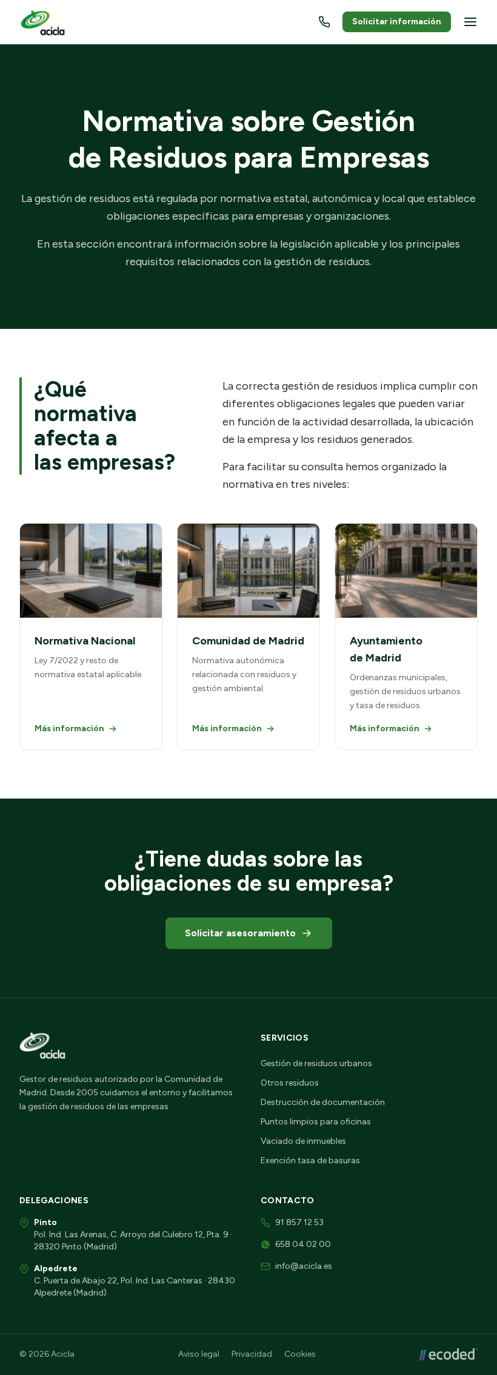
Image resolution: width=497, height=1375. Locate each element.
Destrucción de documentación (323, 1102)
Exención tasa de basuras (310, 1160)
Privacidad (252, 1354)
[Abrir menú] (470, 22)
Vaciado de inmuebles (303, 1141)
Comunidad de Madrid (248, 640)
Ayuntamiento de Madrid (386, 649)
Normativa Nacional (85, 640)
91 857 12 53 (299, 1222)
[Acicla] (44, 21)
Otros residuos (290, 1083)
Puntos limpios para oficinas (316, 1122)
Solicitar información (396, 21)
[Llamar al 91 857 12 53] (324, 22)
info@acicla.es (303, 1266)
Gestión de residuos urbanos (316, 1063)
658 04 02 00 (303, 1244)
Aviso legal (198, 1354)
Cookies (300, 1354)
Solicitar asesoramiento (240, 933)
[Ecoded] (448, 1354)
